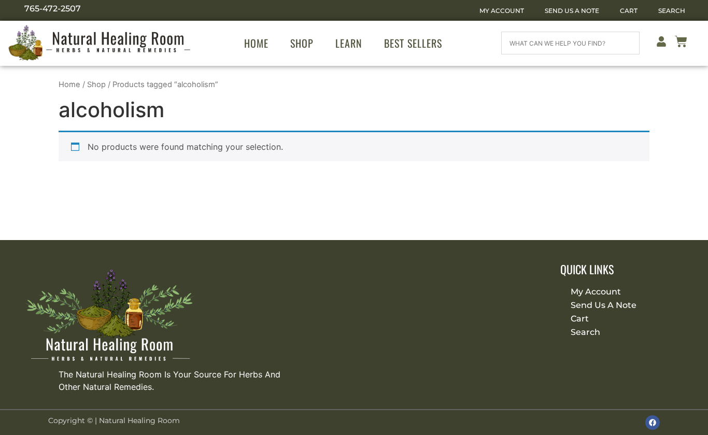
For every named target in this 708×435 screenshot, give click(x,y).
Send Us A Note (572, 11)
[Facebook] (652, 422)
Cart (629, 11)
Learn (348, 43)
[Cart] (681, 43)
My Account (501, 11)
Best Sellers (413, 43)
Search (671, 11)
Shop (302, 43)
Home (256, 43)
